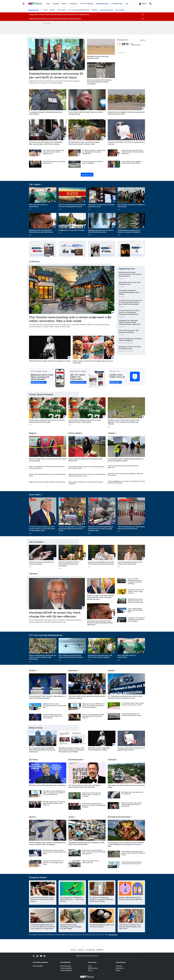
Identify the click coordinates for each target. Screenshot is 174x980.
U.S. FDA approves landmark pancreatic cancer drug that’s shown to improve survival (125, 697)
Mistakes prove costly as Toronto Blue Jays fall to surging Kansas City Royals (54, 852)
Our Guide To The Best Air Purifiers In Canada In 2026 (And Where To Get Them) (101, 899)
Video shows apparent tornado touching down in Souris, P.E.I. (131, 862)
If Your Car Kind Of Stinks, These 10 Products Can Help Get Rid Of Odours (42, 899)
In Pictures (73, 4)
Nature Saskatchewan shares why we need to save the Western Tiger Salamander (42, 657)
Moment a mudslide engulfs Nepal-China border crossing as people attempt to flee (100, 528)
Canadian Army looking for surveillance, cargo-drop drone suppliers (136, 619)
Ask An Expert (119, 10)
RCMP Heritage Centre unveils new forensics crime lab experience (47, 460)
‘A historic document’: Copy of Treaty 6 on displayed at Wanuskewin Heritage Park (93, 152)
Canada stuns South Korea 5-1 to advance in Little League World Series (53, 862)
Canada (56, 4)
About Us (73, 949)
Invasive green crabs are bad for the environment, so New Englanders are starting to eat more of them (126, 844)
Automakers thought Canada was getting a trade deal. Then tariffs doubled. (86, 843)
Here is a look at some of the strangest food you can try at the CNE (93, 362)
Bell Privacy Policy (65, 966)
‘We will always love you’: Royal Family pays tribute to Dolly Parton (131, 528)
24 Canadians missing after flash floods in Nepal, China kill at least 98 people (133, 853)
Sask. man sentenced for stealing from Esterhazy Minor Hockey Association (99, 82)
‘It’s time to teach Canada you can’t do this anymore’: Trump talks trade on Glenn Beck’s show (42, 528)
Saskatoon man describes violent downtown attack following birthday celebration (133, 152)
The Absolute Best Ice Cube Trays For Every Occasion (102, 926)
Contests (94, 10)
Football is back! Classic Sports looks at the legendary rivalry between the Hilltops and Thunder (123, 422)
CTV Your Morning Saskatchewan (78, 10)
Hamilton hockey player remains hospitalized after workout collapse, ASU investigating (47, 843)
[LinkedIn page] (45, 956)
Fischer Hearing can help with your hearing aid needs (41, 563)
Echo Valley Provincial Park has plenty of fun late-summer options (71, 656)
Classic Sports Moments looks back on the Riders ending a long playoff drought (47, 421)
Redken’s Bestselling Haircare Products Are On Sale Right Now (130, 898)
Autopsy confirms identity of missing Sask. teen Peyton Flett (85, 460)
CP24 (89, 966)
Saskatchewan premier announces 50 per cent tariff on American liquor (56, 75)
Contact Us (81, 949)
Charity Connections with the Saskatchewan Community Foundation (69, 564)
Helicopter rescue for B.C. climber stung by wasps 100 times (136, 591)
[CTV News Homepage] (35, 4)
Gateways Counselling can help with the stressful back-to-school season (101, 563)
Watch (64, 4)
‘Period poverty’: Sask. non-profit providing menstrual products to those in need (83, 143)
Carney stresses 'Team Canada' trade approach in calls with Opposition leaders (47, 697)
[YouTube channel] (41, 956)
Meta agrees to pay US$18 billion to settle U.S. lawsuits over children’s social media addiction (93, 705)
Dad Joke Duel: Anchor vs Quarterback (38, 205)
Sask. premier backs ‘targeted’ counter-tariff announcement (131, 162)
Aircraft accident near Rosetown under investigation (92, 162)
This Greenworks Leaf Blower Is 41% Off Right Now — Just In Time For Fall (72, 899)
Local (48, 4)
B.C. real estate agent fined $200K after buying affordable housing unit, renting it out (42, 750)
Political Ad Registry (66, 970)
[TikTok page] (37, 956)
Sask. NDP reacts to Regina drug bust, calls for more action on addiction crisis (53, 152)
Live (126, 4)
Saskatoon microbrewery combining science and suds (101, 205)
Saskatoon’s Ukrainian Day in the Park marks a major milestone (100, 656)
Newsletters (99, 949)
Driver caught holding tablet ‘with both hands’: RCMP (135, 610)
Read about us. (113, 934)
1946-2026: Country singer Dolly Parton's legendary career (49, 361)
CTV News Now (116, 4)
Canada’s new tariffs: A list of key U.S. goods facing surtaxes (131, 749)
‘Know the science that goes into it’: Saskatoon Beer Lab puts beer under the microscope (45, 143)
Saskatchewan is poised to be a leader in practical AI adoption (129, 231)
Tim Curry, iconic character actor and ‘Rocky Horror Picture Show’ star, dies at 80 (84, 786)
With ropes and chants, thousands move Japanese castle (126, 786)
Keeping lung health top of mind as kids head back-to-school (100, 231)
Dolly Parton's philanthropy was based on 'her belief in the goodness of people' (94, 805)
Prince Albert (61, 10)
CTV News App (90, 949)
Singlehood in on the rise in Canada (71, 230)
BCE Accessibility (38, 966)
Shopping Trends (102, 4)
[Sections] (23, 3)
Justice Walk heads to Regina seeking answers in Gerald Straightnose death (125, 460)
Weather (52, 10)
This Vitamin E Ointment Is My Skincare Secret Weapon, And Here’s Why (130, 926)
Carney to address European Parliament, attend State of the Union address (52, 716)
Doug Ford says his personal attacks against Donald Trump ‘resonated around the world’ (100, 597)
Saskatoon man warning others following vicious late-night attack (41, 231)
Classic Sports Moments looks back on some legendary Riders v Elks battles (84, 421)
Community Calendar (106, 10)
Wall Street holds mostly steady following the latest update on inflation (86, 697)
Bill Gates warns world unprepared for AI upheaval (47, 785)
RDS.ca (118, 970)
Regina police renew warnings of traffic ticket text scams (47, 482)
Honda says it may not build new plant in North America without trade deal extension (94, 852)
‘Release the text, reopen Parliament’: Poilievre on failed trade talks (54, 705)
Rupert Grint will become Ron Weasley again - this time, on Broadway (91, 794)
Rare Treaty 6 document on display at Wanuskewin (131, 205)
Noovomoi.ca (120, 968)
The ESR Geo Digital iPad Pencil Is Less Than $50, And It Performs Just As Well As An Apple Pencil (42, 926)
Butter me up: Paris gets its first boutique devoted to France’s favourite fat (132, 804)
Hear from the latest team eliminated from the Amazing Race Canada (72, 205)
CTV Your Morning (86, 4)
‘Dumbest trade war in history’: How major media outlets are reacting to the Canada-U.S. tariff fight (71, 750)
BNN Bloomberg (93, 968)
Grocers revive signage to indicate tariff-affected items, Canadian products (93, 716)
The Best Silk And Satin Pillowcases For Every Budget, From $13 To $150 (71, 926)
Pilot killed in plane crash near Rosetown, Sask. (98, 57)
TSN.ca (90, 970)
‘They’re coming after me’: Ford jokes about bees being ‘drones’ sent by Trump (72, 528)
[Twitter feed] (34, 956)
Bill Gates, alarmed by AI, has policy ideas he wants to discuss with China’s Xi (54, 803)
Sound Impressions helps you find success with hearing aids (130, 563)
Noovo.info (119, 966)
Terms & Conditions (66, 968)
